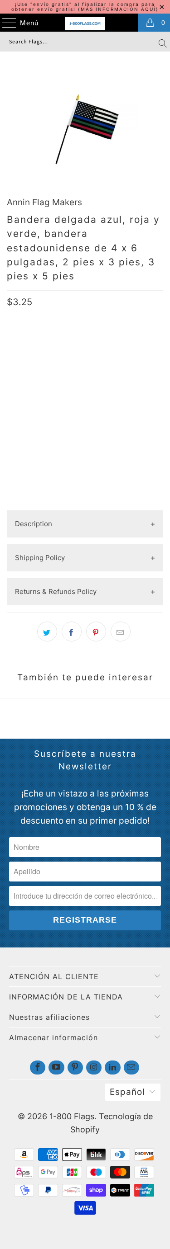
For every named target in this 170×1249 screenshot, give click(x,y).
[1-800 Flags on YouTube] (56, 1067)
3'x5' (78, 373)
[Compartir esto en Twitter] (47, 631)
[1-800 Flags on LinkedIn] (112, 1067)
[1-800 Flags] (85, 23)
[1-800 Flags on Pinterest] (75, 1067)
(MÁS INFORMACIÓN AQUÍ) (118, 9)
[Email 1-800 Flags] (131, 1067)
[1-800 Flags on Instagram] (94, 1067)
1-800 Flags (71, 1116)
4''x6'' (20, 373)
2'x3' (50, 373)
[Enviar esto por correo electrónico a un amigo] (121, 631)
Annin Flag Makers (44, 202)
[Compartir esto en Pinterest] (96, 631)
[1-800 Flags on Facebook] (37, 1067)
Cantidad (23, 401)
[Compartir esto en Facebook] (72, 631)
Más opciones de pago (85, 503)
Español (127, 1092)
